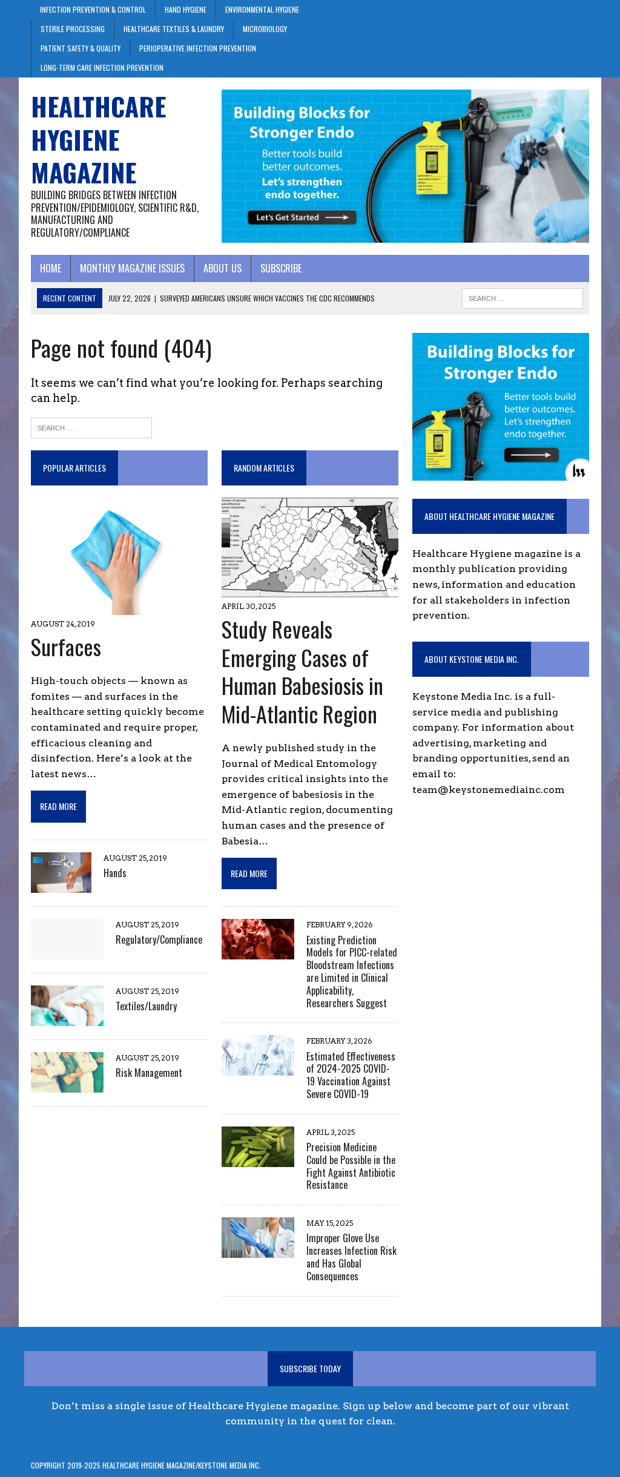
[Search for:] (91, 427)
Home (50, 268)
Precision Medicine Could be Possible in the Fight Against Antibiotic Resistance (350, 1166)
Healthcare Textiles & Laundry (174, 29)
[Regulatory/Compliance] (67, 951)
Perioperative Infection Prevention (197, 48)
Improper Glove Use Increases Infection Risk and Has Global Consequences (351, 1257)
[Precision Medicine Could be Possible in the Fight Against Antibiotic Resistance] (258, 1159)
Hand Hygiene (185, 9)
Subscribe (281, 268)
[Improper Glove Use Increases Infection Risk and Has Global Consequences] (258, 1250)
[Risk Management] (67, 1084)
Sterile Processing (73, 29)
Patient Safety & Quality (80, 48)
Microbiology (265, 29)
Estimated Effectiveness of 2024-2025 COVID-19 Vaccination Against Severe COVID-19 (350, 1075)
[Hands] (61, 884)
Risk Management (149, 1072)
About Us (222, 268)
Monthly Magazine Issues (132, 268)
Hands (115, 873)
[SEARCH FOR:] (522, 296)
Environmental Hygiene (262, 9)
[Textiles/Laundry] (67, 1018)
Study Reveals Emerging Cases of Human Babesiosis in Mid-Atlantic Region (302, 671)
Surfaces (66, 646)
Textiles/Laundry (146, 1006)
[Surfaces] (119, 607)
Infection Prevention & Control (93, 9)
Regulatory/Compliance (159, 939)
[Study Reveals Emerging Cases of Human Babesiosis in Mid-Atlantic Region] (310, 589)
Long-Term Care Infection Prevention (102, 67)
